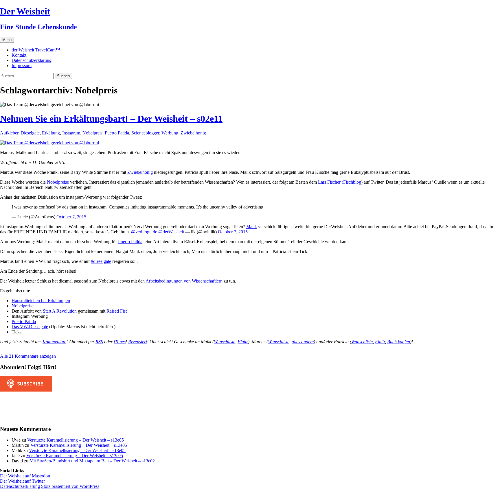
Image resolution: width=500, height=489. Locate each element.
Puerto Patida (117, 132)
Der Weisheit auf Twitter (22, 481)
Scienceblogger (145, 132)
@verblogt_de (144, 231)
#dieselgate (101, 261)
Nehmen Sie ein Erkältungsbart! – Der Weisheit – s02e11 (111, 118)
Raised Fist (116, 311)
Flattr (243, 341)
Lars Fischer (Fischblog (339, 182)
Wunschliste (278, 341)
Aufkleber (9, 132)
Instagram (71, 132)
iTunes (120, 341)
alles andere (303, 341)
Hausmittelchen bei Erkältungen (41, 300)
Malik (251, 226)
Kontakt (19, 55)
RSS (99, 341)
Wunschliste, (225, 341)
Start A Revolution (60, 311)
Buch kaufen (398, 341)
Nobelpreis (92, 132)
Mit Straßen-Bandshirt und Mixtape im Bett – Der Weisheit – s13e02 (92, 460)
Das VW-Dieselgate (30, 326)
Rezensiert (137, 341)
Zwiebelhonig (193, 132)
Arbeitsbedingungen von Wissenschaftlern (184, 280)
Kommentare (54, 341)
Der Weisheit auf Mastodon (25, 475)
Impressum (22, 65)
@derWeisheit (171, 231)
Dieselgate (30, 132)
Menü (7, 40)
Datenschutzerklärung (32, 60)
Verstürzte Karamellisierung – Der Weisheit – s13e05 (75, 440)
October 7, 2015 (71, 216)
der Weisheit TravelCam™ (36, 49)
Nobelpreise (58, 182)
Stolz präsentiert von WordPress (70, 486)
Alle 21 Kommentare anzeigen (28, 356)
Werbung (169, 132)
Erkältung (51, 132)
